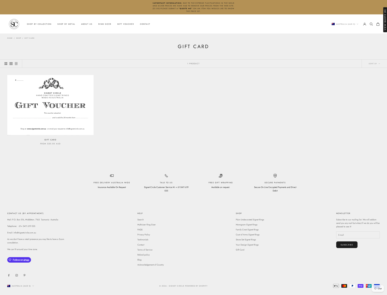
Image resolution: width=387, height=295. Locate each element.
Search (140, 219)
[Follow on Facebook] (8, 275)
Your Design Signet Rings (247, 244)
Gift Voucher (125, 24)
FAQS (140, 229)
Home (10, 38)
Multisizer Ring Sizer (146, 224)
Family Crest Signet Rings (247, 229)
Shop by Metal (66, 24)
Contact (145, 24)
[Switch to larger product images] (6, 64)
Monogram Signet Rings (246, 224)
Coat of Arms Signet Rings (248, 234)
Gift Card (29, 38)
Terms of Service (144, 249)
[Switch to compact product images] (16, 64)
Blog (139, 259)
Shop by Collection (39, 24)
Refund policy (143, 254)
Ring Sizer (104, 24)
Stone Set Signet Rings (246, 239)
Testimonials (142, 239)
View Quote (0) (385, 19)
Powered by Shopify (196, 286)
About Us (86, 24)
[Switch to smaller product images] (11, 64)
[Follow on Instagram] (16, 275)
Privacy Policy (143, 234)
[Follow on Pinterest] (24, 275)
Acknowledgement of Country (150, 264)
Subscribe (347, 244)
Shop (18, 38)
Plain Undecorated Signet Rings (250, 219)
